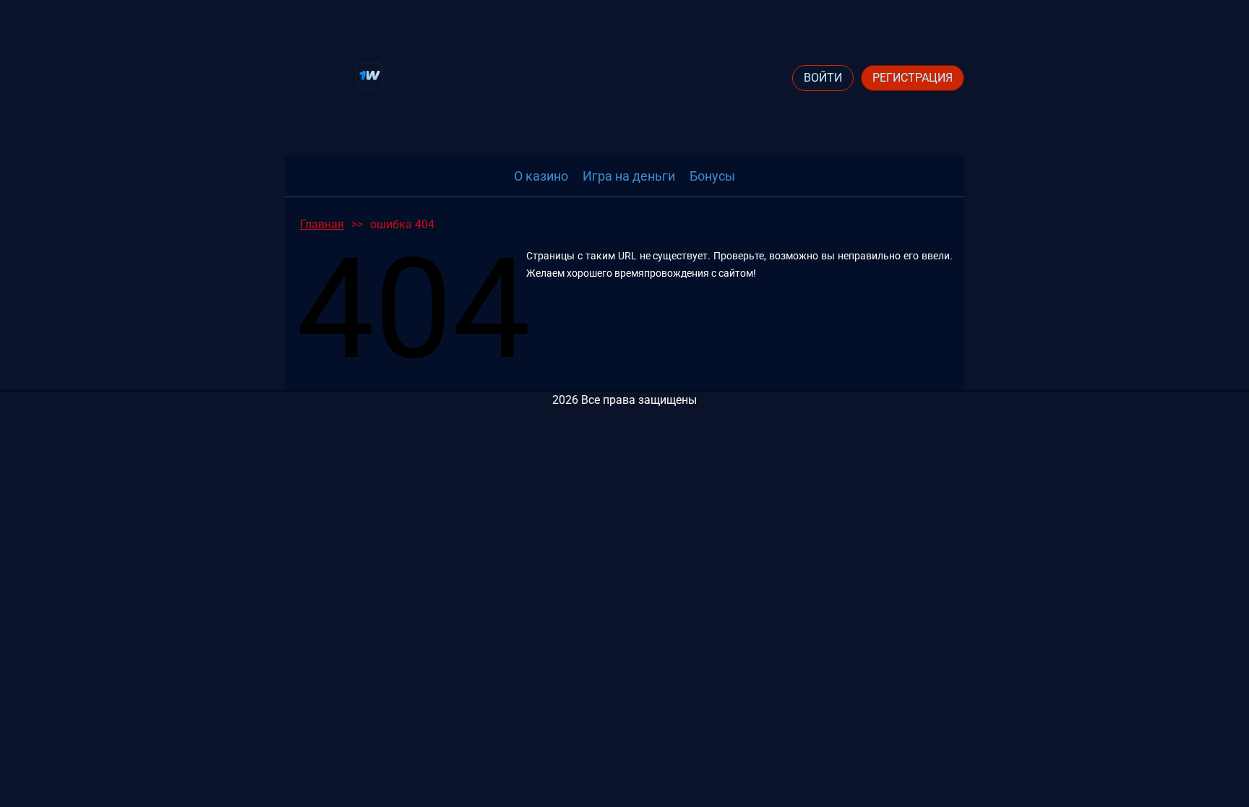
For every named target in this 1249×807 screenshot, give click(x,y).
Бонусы (712, 176)
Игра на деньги (629, 176)
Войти (823, 78)
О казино (541, 176)
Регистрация (912, 78)
